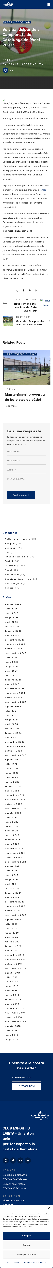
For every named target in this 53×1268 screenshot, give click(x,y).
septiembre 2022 (16, 808)
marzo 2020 (12, 941)
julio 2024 (11, 711)
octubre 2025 (13, 648)
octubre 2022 (13, 804)
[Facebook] (13, 1160)
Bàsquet (14, 543)
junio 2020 (12, 928)
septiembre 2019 (15, 968)
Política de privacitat (30, 1262)
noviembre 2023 (15, 746)
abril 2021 (11, 884)
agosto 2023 (13, 759)
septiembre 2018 (15, 1021)
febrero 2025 (13, 679)
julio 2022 (11, 817)
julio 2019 (11, 977)
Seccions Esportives (21, 579)
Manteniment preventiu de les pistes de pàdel (25, 397)
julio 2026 (11, 608)
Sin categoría (16, 583)
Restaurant (15, 574)
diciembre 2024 (15, 688)
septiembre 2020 (16, 915)
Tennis (13, 588)
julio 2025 (11, 657)
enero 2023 (12, 790)
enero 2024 (12, 737)
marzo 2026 (12, 626)
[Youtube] (20, 1160)
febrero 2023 (13, 786)
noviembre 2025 (15, 644)
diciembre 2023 (15, 742)
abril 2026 (11, 622)
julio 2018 (11, 1030)
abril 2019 (11, 990)
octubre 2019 (13, 964)
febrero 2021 (13, 893)
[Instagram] (6, 1160)
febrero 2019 (13, 999)
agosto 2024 (13, 706)
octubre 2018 (13, 1017)
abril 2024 (11, 724)
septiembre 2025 (16, 653)
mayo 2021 (12, 879)
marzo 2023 (12, 782)
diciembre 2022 (15, 795)
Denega (27, 1245)
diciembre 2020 (15, 901)
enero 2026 (12, 635)
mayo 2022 (12, 826)
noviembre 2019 (15, 959)
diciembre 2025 (15, 640)
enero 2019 (12, 1004)
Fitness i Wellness (19, 556)
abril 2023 (11, 777)
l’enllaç (43, 189)
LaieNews (16, 565)
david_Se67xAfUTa (26, 64)
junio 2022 (12, 822)
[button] (48, 1208)
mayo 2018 (12, 1039)
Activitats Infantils (20, 539)
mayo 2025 (12, 666)
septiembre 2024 (16, 702)
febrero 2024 (13, 733)
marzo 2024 (12, 728)
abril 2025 (11, 671)
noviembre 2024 (15, 693)
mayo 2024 (12, 719)
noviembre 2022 (15, 799)
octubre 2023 (13, 751)
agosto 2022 (13, 813)
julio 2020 (11, 924)
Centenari (13, 548)
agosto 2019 (13, 973)
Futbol (12, 561)
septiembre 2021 (15, 862)
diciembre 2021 (14, 848)
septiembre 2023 (16, 755)
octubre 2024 (13, 697)
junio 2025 (12, 662)
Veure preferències (26, 1254)
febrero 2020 (13, 946)
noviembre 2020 (15, 906)
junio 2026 (12, 613)
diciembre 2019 (14, 955)
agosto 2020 (13, 919)
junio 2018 (11, 1035)
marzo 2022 (12, 835)
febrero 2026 (13, 631)
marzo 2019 (12, 995)
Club (11, 552)
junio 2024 (12, 715)
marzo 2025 (12, 675)
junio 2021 (11, 875)
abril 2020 (11, 937)
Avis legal (43, 1262)
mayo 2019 (12, 986)
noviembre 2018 (15, 1012)
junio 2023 (12, 768)
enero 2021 (12, 897)
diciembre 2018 (14, 1008)
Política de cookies (13, 1262)
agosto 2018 (13, 1026)
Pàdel (8, 60)
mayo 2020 (12, 933)
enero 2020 (12, 950)
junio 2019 (11, 981)
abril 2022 (11, 830)
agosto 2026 (13, 604)
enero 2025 (12, 684)
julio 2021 (11, 870)
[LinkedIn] (28, 1160)
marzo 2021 (12, 888)
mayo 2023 (12, 773)
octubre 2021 (13, 857)
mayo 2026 (12, 617)
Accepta (26, 1235)
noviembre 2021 (15, 853)
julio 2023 (11, 764)
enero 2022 (12, 844)
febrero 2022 (13, 839)
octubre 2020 (13, 910)
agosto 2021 (13, 866)
